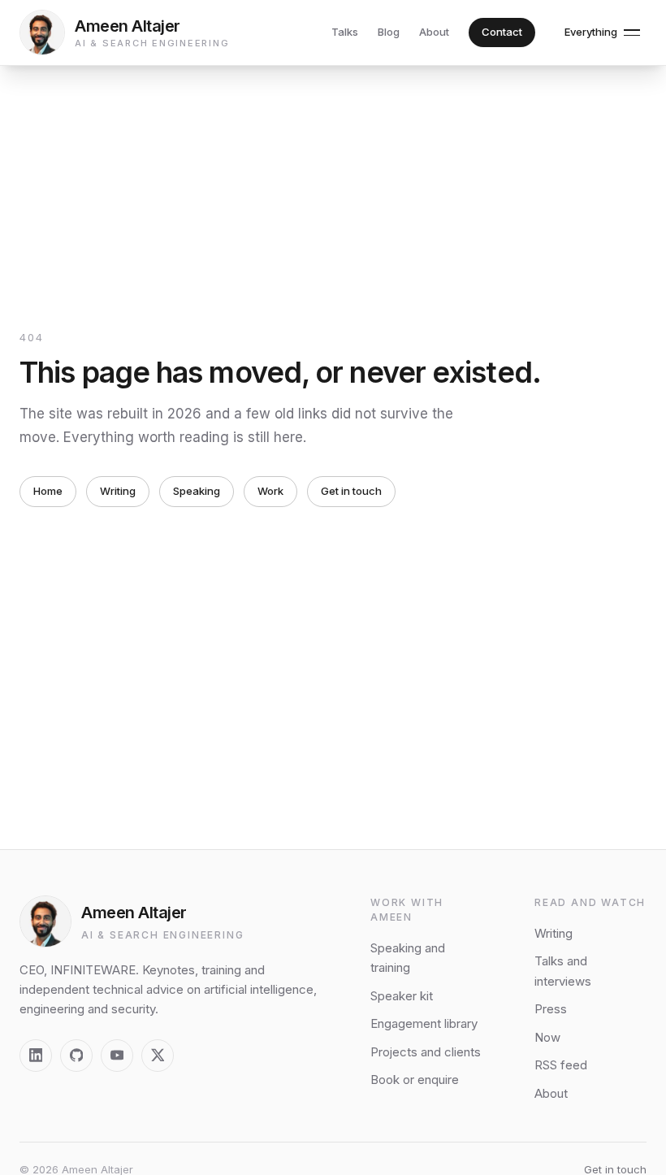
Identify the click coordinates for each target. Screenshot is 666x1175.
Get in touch (351, 490)
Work (270, 490)
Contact (502, 31)
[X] (157, 1055)
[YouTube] (117, 1055)
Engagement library (424, 1023)
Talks (344, 31)
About (434, 31)
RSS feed (560, 1065)
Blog (389, 31)
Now (547, 1037)
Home (48, 490)
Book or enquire (414, 1079)
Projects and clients (425, 1052)
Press (550, 1009)
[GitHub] (76, 1055)
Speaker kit (401, 996)
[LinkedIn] (35, 1055)
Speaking (196, 490)
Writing (118, 490)
